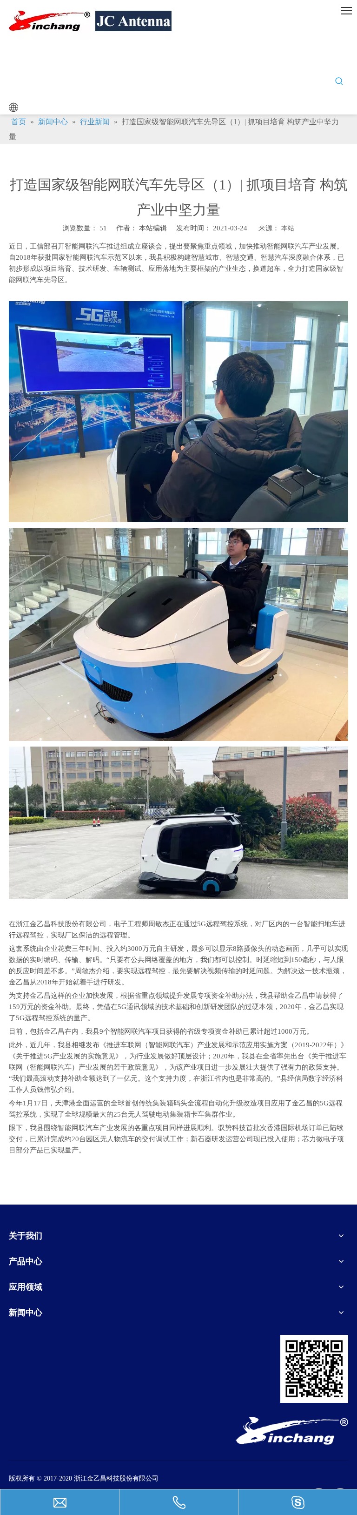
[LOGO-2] (292, 1431)
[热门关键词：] (339, 81)
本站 (287, 228)
